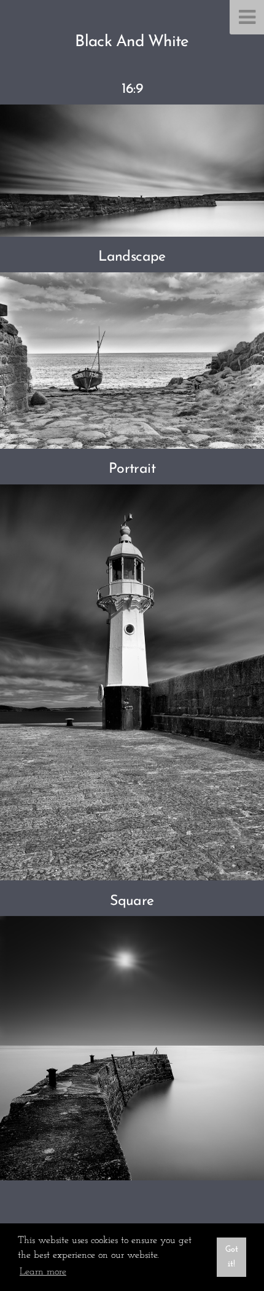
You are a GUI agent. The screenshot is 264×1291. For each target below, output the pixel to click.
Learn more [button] (43, 1272)
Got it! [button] (231, 1257)
